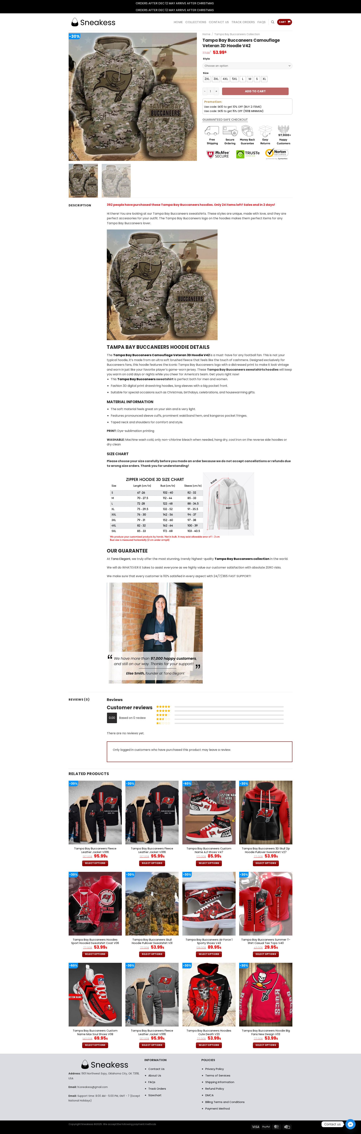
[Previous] (76, 97)
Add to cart (255, 91)
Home (206, 34)
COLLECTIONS (195, 22)
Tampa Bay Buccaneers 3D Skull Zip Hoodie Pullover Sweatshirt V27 (266, 850)
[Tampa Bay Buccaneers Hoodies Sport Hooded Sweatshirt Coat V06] (95, 904)
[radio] (207, 79)
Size (206, 73)
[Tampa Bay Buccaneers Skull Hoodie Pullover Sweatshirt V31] (152, 904)
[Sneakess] (93, 22)
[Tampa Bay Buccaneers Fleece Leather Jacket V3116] (95, 812)
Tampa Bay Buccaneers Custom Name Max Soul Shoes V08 (95, 1032)
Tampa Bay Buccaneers (136, 379)
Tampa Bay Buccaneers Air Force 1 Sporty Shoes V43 (209, 941)
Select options (95, 863)
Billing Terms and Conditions (225, 1102)
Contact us (219, 22)
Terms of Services (217, 1075)
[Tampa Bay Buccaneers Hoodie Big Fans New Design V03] (265, 995)
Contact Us (156, 1069)
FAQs (261, 22)
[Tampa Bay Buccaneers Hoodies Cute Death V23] (209, 995)
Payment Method (217, 1109)
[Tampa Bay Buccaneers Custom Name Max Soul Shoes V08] (95, 995)
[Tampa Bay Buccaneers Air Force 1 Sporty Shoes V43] (209, 904)
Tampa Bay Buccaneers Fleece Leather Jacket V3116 (95, 850)
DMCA (209, 1095)
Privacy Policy (214, 1069)
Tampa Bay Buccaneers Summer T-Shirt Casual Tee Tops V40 (265, 941)
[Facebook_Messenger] (350, 1124)
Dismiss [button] (220, 3)
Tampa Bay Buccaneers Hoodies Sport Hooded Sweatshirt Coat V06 (95, 941)
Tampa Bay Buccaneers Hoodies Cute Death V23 (209, 1032)
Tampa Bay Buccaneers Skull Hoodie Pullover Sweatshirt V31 (152, 941)
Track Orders (243, 22)
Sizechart (155, 1095)
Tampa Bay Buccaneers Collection (237, 34)
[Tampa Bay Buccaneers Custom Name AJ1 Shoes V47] (209, 812)
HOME (178, 22)
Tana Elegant (120, 559)
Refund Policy (214, 1089)
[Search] (272, 22)
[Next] (189, 97)
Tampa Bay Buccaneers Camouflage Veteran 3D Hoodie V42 (161, 355)
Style (206, 59)
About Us (154, 1075)
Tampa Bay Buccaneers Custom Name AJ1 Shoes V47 (209, 850)
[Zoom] (73, 156)
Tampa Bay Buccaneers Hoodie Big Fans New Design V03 (266, 1032)
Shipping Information (219, 1082)
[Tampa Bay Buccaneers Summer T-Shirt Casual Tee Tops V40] (265, 904)
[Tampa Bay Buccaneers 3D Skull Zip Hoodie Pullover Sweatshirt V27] (265, 812)
